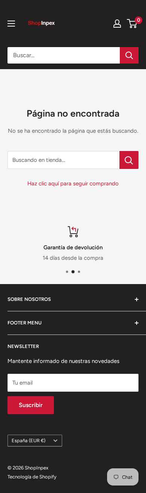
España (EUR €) (28, 440)
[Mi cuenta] (117, 23)
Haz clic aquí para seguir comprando (73, 183)
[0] (132, 23)
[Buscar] (129, 55)
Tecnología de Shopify (32, 477)
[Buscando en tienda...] (129, 160)
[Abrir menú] (11, 24)
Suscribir (31, 405)
